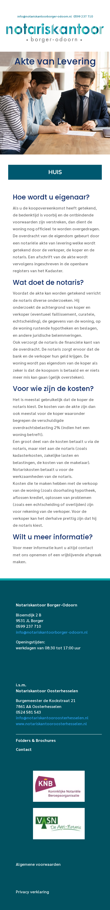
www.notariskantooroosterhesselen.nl (51, 723)
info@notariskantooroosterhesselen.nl (52, 717)
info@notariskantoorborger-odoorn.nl (44, 16)
